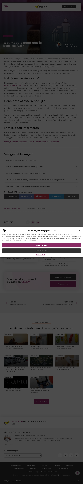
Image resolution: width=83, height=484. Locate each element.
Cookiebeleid (40, 254)
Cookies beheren (41, 250)
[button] (80, 231)
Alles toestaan (41, 245)
